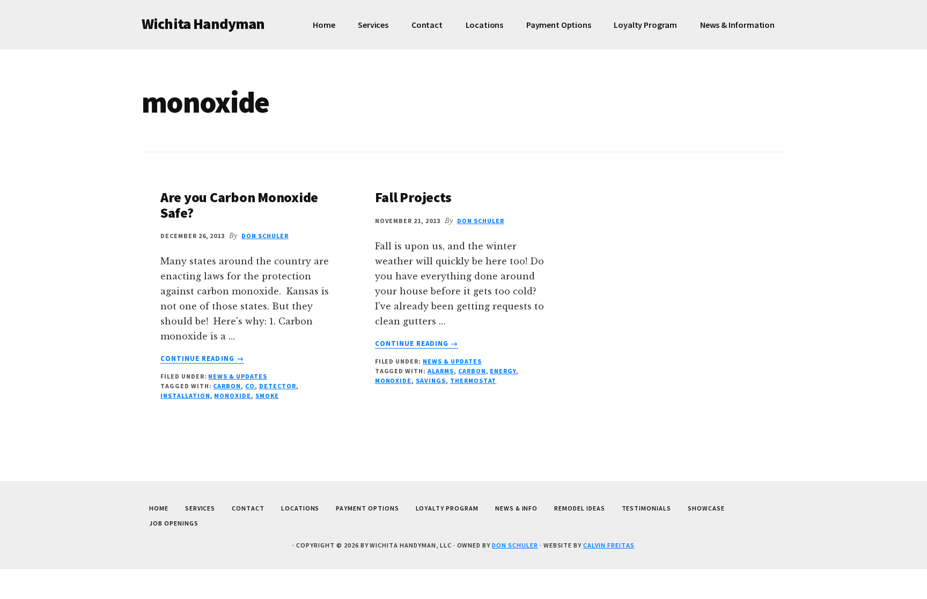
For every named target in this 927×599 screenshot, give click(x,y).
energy (503, 371)
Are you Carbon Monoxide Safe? (239, 204)
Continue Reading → (202, 359)
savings (431, 380)
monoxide (232, 395)
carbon (227, 386)
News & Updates (237, 376)
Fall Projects (413, 197)
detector (277, 386)
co (250, 386)
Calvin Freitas (608, 545)
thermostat (473, 380)
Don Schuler (515, 545)
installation (185, 395)
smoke (267, 395)
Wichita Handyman (203, 23)
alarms (441, 371)
